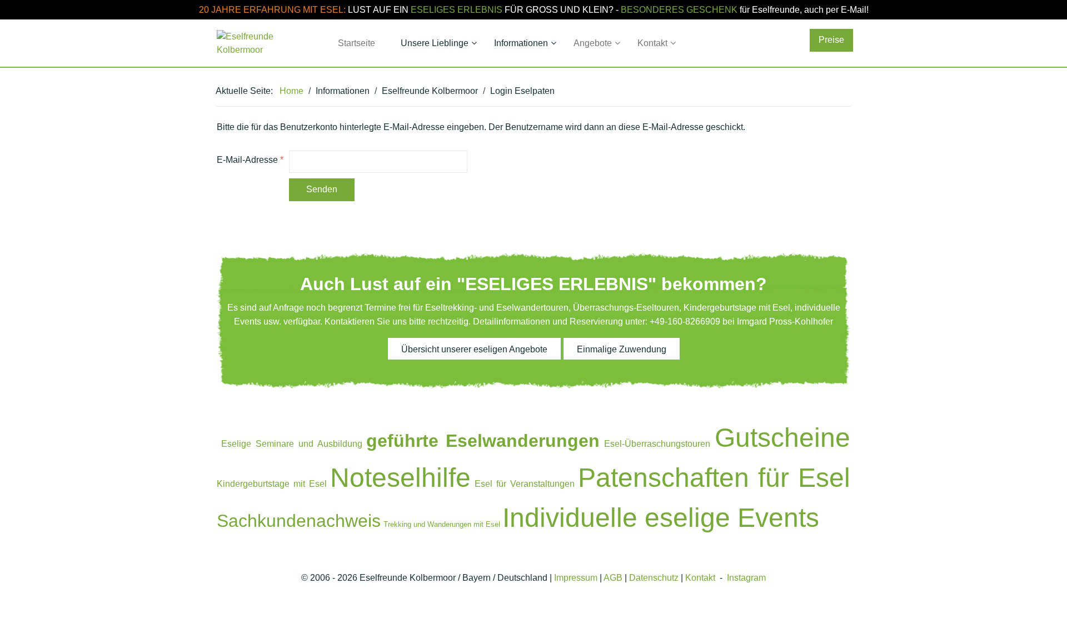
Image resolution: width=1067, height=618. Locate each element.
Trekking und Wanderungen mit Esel (441, 524)
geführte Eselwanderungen (483, 441)
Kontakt (700, 577)
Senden (321, 189)
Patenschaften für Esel (714, 477)
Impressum (575, 577)
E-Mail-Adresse (250, 160)
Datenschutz (654, 577)
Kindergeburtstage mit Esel (272, 484)
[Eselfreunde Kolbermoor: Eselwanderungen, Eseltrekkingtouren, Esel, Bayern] (262, 43)
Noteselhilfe (400, 477)
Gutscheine (782, 437)
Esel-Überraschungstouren (657, 443)
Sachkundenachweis (299, 521)
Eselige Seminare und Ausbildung (291, 443)
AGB (613, 577)
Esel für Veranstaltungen (525, 484)
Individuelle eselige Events (660, 517)
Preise (831, 39)
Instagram (746, 577)
